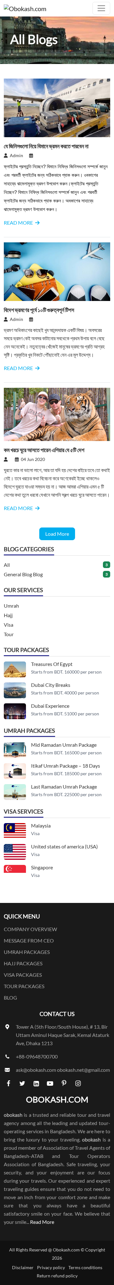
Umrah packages (27, 952)
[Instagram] (77, 1083)
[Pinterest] (64, 1083)
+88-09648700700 (37, 1056)
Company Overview (30, 929)
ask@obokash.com (36, 1070)
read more (19, 223)
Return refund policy (57, 1275)
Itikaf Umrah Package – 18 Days (65, 766)
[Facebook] (8, 1083)
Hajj (8, 615)
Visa (8, 625)
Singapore (42, 867)
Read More (42, 1222)
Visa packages (23, 975)
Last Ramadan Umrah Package (64, 786)
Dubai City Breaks (50, 685)
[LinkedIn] (36, 1083)
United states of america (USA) (64, 846)
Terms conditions (85, 1267)
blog (10, 997)
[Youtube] (50, 1083)
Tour (9, 634)
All (7, 565)
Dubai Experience (50, 706)
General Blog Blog (23, 574)
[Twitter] (22, 1083)
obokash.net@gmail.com (83, 1070)
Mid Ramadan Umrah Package (64, 745)
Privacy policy (51, 1267)
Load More (57, 534)
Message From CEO (29, 940)
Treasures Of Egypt (52, 664)
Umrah (11, 606)
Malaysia (41, 825)
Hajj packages (23, 963)
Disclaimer (23, 1267)
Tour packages (24, 986)
